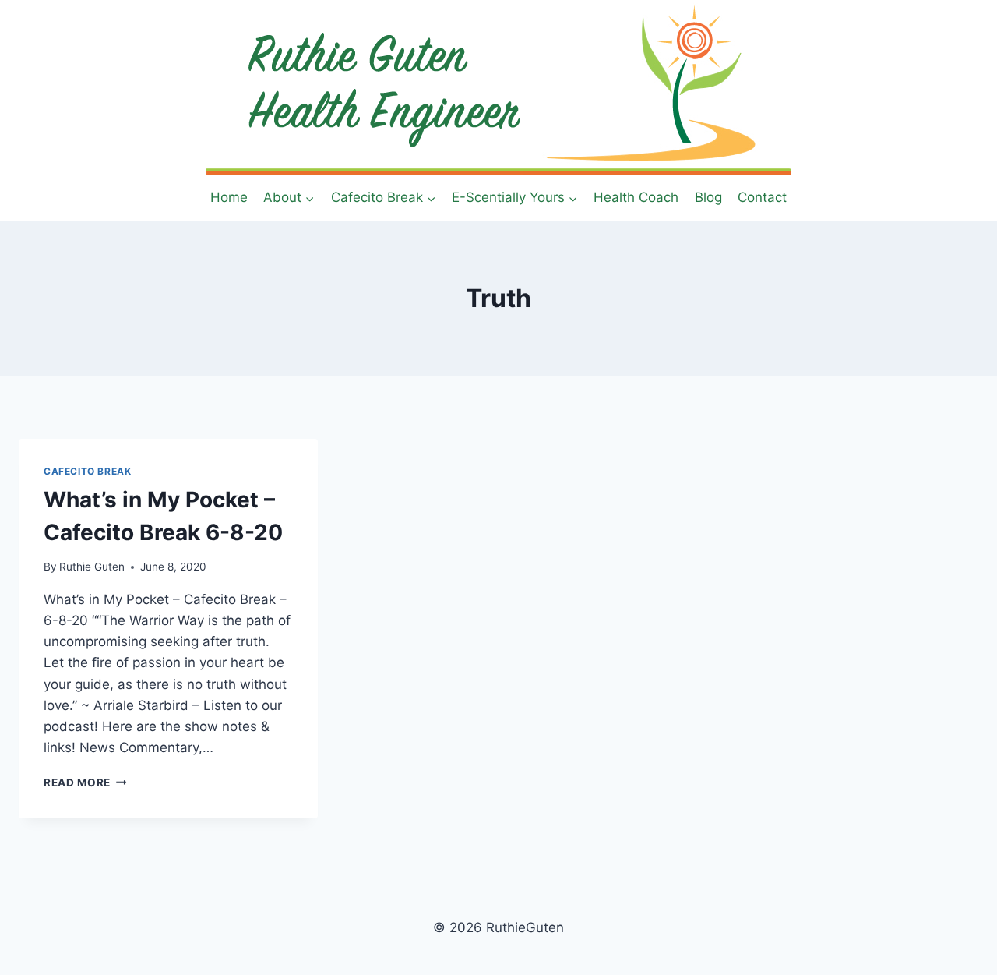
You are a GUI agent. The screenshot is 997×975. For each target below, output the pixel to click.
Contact (762, 197)
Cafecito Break (87, 471)
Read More (85, 782)
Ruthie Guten (92, 566)
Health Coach (636, 197)
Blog (708, 197)
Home (229, 197)
